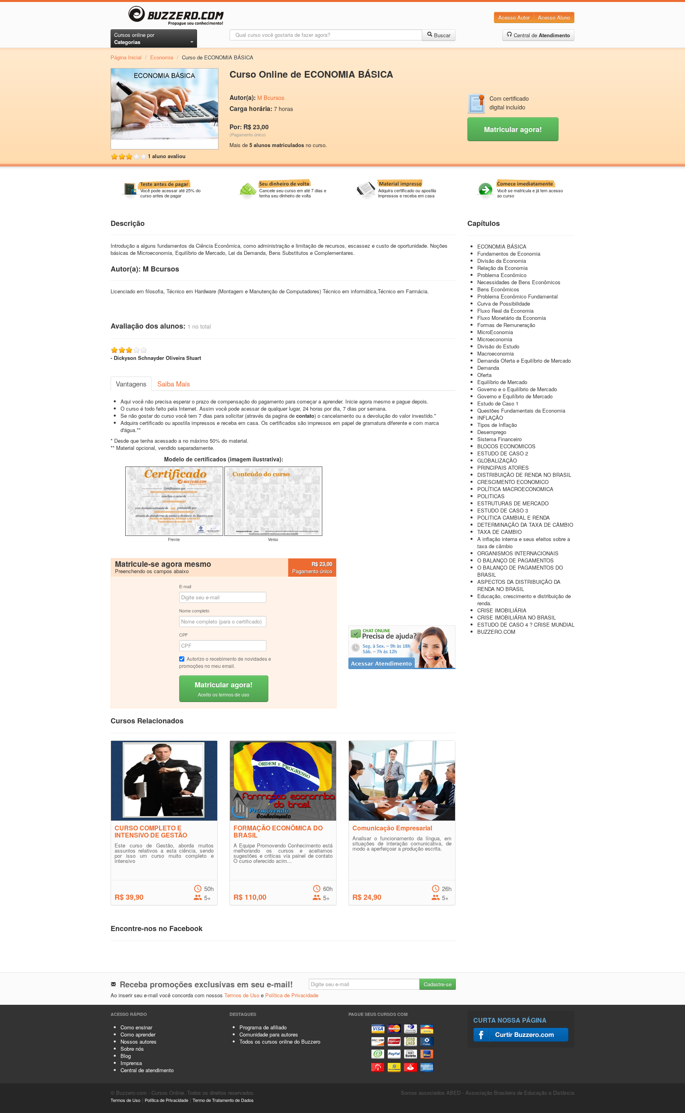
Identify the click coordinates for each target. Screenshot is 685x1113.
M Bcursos (270, 97)
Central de (541, 35)
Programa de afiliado (263, 1027)
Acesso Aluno (554, 17)
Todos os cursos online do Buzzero (279, 1041)
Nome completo (194, 610)
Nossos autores (139, 1041)
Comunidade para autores (268, 1034)
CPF (183, 634)
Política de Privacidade (291, 995)
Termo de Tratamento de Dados (223, 1100)
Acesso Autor (514, 17)
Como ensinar (136, 1027)
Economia (161, 57)
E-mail (185, 586)
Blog (126, 1055)
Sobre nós (132, 1048)
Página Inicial (126, 57)
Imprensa (131, 1063)
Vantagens (131, 383)
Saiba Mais (173, 383)
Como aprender (138, 1034)
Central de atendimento (147, 1070)
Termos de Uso (241, 995)
